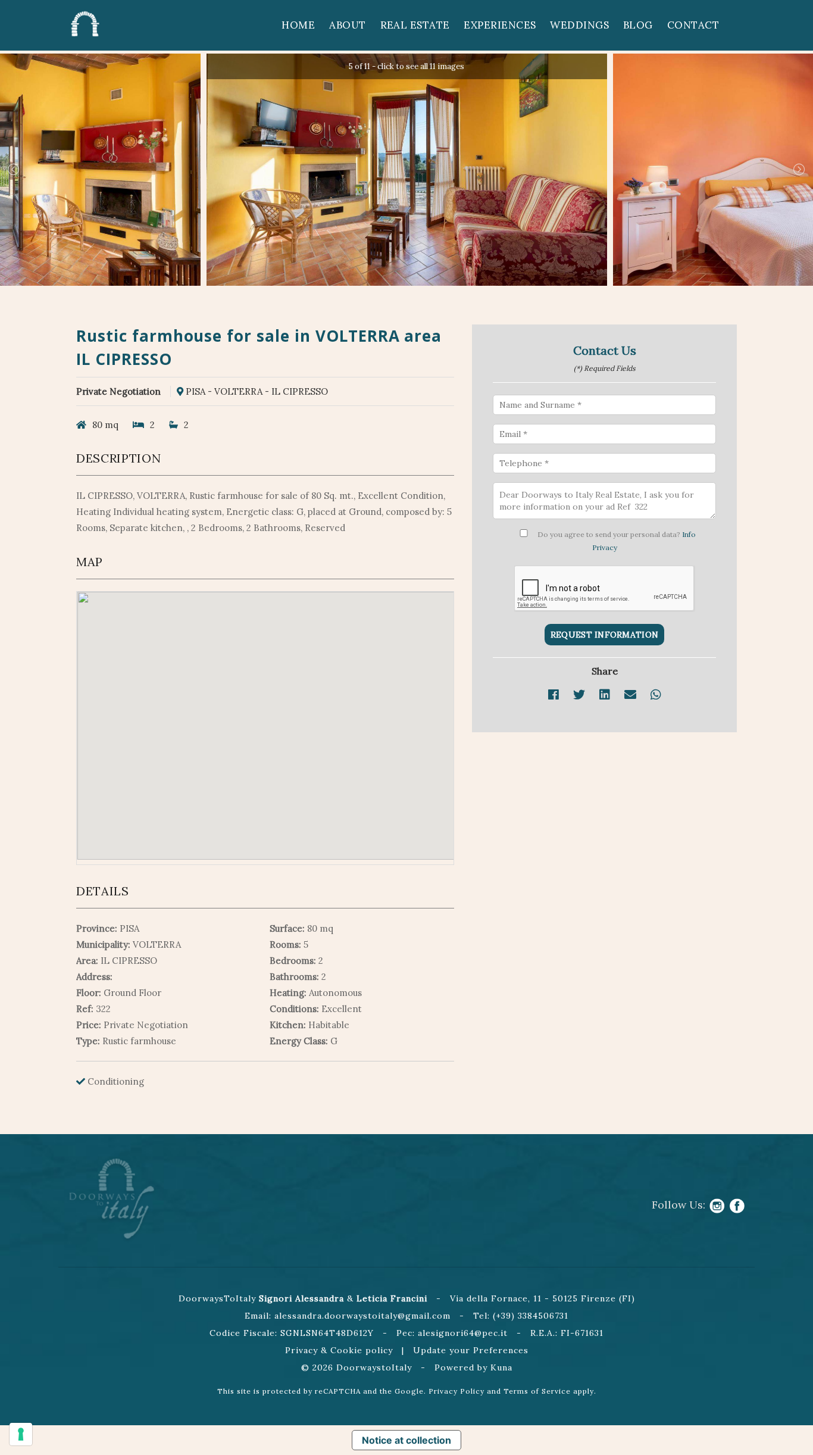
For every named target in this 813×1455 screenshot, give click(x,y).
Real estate (415, 25)
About (347, 25)
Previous (14, 170)
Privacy (301, 1350)
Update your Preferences (471, 1350)
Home (298, 25)
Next (799, 170)
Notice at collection (406, 1440)
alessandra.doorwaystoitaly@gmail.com (362, 1315)
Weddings (579, 25)
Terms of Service (537, 1391)
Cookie (346, 1350)
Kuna (501, 1367)
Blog (638, 25)
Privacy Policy (456, 1391)
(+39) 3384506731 (530, 1315)
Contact (693, 25)
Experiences (500, 25)
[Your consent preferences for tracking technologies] (21, 1434)
